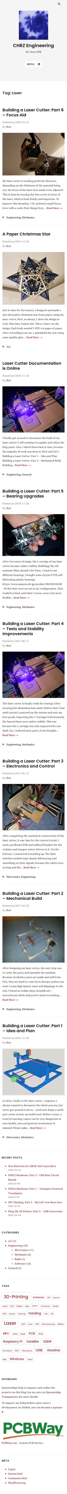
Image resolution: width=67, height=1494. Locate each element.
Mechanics (28, 217)
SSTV (17, 1351)
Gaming (21, 1314)
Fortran (12, 1314)
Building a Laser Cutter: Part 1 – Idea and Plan (32, 1028)
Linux (30, 1324)
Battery (20, 1306)
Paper (22, 1334)
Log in (11, 1469)
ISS (52, 1314)
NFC (6, 1333)
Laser (10, 1323)
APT (48, 1297)
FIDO (4, 1314)
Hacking (35, 1313)
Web (4, 1359)
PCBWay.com (9, 1443)
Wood (30, 1359)
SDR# (47, 1341)
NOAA (15, 1334)
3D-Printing (16, 1297)
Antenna (38, 1297)
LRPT (37, 1324)
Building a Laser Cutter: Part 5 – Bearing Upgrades (33, 493)
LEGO (23, 1324)
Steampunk (27, 1351)
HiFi (46, 1314)
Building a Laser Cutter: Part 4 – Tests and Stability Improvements (33, 629)
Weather (53, 1350)
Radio (18, 1259)
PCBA (41, 1334)
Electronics (13, 877)
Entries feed (15, 1473)
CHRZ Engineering (33, 45)
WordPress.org (17, 1482)
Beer (27, 1306)
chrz (8, 126)
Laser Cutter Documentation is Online (31, 366)
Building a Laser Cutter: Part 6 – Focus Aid (33, 112)
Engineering (14, 217)
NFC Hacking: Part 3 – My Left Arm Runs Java (35, 1202)
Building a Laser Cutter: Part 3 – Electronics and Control (32, 763)
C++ (35, 1306)
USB (39, 1350)
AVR (12, 1306)
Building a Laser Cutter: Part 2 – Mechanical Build (32, 896)
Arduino (56, 1297)
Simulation (7, 1351)
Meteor (61, 1324)
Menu (31, 64)
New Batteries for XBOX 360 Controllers (32, 1166)
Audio (5, 1306)
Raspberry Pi (12, 1341)
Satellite (33, 1341)
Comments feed (17, 1478)
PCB (32, 1333)
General (26, 474)
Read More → (54, 208)
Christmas (45, 1306)
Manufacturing (48, 1324)
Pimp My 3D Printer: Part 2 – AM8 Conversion (35, 1211)
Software (20, 1263)
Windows (17, 1359)
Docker (56, 1306)
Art (9, 346)
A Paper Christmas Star (26, 234)
